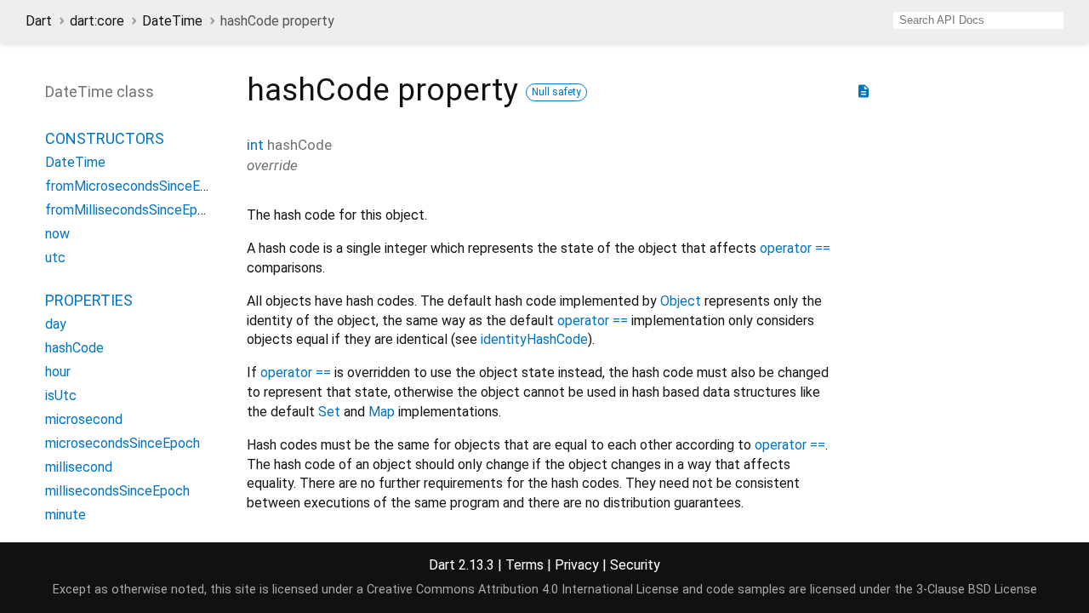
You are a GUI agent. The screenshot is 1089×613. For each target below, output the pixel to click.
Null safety (556, 92)
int (255, 144)
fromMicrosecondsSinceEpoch (137, 186)
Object (680, 301)
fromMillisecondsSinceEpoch (132, 210)
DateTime (172, 21)
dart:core (97, 21)
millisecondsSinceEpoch (117, 491)
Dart (39, 21)
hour (58, 372)
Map (381, 412)
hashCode (74, 348)
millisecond (78, 467)
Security (635, 565)
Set (329, 412)
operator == (795, 248)
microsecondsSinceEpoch (122, 443)
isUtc (61, 395)
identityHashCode (534, 339)
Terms (524, 565)
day (55, 324)
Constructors (104, 138)
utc (55, 257)
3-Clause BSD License (976, 589)
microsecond (84, 419)
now (57, 234)
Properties (89, 300)
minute (65, 515)
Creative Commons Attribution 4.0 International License (523, 589)
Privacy (577, 565)
